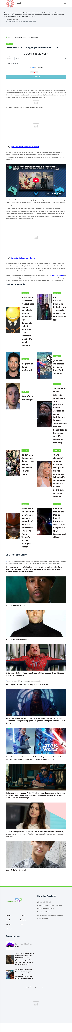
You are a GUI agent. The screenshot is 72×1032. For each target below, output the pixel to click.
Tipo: (30, 67)
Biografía (25, 359)
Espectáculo (36, 77)
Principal (8, 19)
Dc (57, 356)
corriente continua (25, 504)
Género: (8, 63)
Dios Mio (8, 924)
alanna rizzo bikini (42, 918)
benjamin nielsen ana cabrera (45, 908)
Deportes (23, 920)
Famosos (57, 384)
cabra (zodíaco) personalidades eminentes (50, 915)
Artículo (8, 920)
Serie (41, 67)
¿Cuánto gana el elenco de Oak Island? (25, 147)
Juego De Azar (17, 19)
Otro (57, 504)
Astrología (9, 929)
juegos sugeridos (58, 275)
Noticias (57, 293)
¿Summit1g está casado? (44, 902)
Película (36, 67)
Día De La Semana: (8, 57)
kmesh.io (29, 13)
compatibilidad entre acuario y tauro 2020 (49, 905)
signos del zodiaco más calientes (23, 258)
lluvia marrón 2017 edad (44, 912)
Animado (25, 293)
